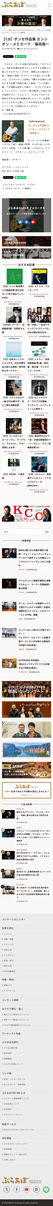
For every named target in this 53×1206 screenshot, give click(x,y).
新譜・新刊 (9, 960)
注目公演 (8, 949)
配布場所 (8, 1053)
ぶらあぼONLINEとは (13, 1093)
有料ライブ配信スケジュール (16, 1019)
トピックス (9, 944)
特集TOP (8, 985)
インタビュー (10, 955)
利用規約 (8, 1109)
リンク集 (6, 1073)
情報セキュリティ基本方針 (15, 1154)
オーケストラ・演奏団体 (14, 1084)
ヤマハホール (10, 990)
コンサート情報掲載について (16, 1098)
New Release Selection (29, 48)
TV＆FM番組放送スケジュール (17, 1025)
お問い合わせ (10, 1159)
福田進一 (28, 188)
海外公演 (8, 966)
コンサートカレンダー (14, 919)
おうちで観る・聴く (12, 1008)
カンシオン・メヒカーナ (15, 184)
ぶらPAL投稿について (13, 1064)
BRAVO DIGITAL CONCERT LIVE (19, 1129)
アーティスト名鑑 (11, 1033)
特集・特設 (8, 979)
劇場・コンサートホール (14, 1079)
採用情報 (8, 1149)
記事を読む (8, 928)
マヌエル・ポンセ (12, 188)
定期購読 (8, 1058)
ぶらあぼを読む (10, 1042)
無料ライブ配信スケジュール (16, 1014)
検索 (47, 531)
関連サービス (9, 1124)
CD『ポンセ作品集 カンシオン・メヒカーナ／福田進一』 (39, 129)
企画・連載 (9, 939)
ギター (32, 184)
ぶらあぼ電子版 (10, 1047)
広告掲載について (11, 1103)
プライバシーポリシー (13, 1114)
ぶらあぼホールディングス (15, 1143)
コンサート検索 (10, 1000)
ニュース (7, 933)
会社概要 (6, 1138)
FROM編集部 (9, 971)
